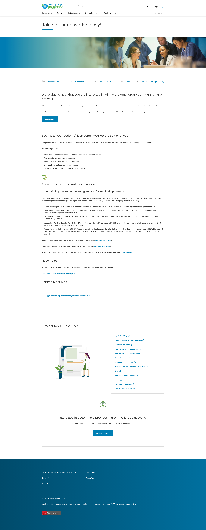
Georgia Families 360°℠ (124, 388)
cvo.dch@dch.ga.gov (102, 246)
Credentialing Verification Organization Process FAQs (69, 295)
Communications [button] (90, 13)
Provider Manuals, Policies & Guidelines (130, 366)
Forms (117, 380)
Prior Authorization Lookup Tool (127, 349)
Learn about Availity (122, 344)
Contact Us (45, 478)
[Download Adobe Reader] (51, 513)
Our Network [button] (109, 13)
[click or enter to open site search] (161, 5)
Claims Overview (121, 358)
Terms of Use (90, 478)
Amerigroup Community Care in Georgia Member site (59, 472)
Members (158, 13)
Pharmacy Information (123, 384)
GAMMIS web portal (103, 240)
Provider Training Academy (125, 375)
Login (156, 6)
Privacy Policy (90, 472)
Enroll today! (50, 119)
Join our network (103, 433)
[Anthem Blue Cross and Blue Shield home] (54, 8)
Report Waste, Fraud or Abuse (52, 484)
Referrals (118, 371)
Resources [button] (46, 13)
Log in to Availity (121, 335)
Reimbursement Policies (124, 362)
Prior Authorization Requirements (128, 353)
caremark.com (128, 252)
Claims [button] (59, 13)
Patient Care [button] (73, 13)
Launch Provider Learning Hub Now (128, 340)
